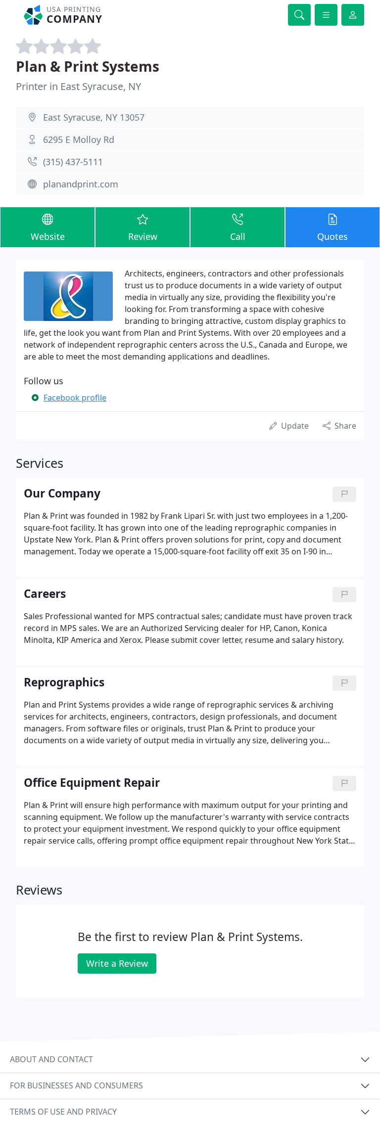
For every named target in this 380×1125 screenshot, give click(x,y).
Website (48, 236)
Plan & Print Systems (87, 66)
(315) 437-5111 (73, 162)
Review (142, 236)
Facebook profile (75, 397)
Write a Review (117, 963)
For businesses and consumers (76, 1085)
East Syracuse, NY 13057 (93, 117)
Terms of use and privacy (63, 1111)
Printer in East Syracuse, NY (78, 86)
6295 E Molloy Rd (78, 139)
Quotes (332, 236)
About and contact (51, 1059)
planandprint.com (80, 184)
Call (237, 236)
